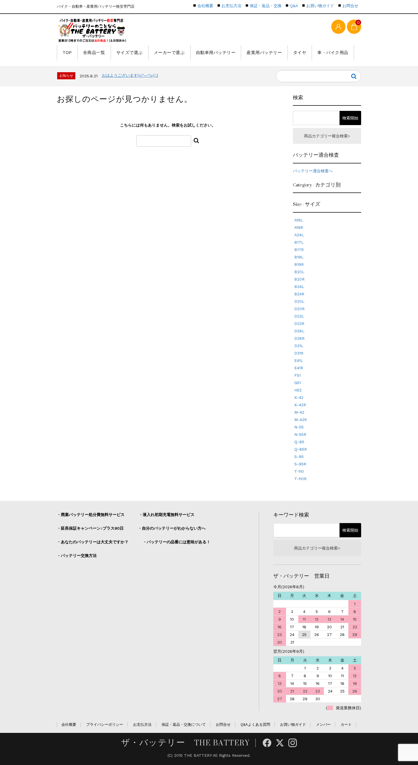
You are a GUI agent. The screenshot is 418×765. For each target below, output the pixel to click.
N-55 (299, 427)
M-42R (300, 419)
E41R (298, 368)
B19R (299, 264)
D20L (299, 301)
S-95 (299, 456)
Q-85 (299, 441)
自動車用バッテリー (216, 52)
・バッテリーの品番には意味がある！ (176, 542)
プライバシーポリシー (104, 724)
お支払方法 (231, 5)
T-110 (299, 471)
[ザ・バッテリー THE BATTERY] (92, 30)
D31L (298, 345)
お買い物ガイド (320, 5)
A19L (298, 220)
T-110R (300, 478)
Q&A (294, 5)
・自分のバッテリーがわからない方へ (172, 528)
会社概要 (205, 5)
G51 (297, 382)
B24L (299, 286)
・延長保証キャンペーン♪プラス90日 (90, 528)
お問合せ (350, 5)
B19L (299, 257)
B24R (299, 294)
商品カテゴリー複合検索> (327, 136)
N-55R (300, 434)
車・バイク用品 (332, 52)
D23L (299, 316)
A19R (298, 227)
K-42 (298, 397)
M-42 (299, 412)
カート (346, 724)
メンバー (323, 724)
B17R (299, 249)
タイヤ (300, 52)
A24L (299, 235)
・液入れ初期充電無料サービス (166, 514)
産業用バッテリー (264, 52)
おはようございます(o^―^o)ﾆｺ (130, 75)
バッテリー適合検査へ (313, 171)
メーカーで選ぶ (169, 52)
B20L (299, 271)
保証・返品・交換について (184, 724)
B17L (299, 242)
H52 (298, 390)
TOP (67, 52)
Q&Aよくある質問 (255, 724)
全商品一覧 (94, 52)
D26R (299, 338)
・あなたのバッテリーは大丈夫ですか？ (93, 542)
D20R (299, 308)
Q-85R (300, 449)
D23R (299, 323)
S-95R (300, 464)
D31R (298, 353)
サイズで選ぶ (129, 52)
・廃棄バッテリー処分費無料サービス (91, 514)
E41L (298, 360)
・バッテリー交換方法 (77, 555)
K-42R (300, 405)
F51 (297, 375)
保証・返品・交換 (266, 5)
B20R (299, 279)
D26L (299, 331)
